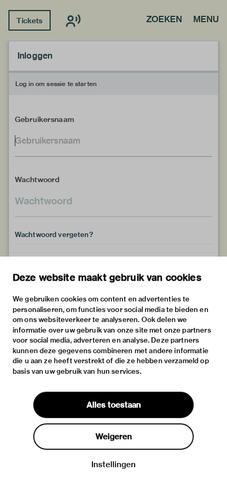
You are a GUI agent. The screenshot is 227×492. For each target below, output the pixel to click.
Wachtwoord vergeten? (54, 234)
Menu (206, 20)
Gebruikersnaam (44, 119)
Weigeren (114, 436)
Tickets (29, 20)
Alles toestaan (114, 405)
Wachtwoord (37, 179)
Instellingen (113, 464)
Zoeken (164, 20)
